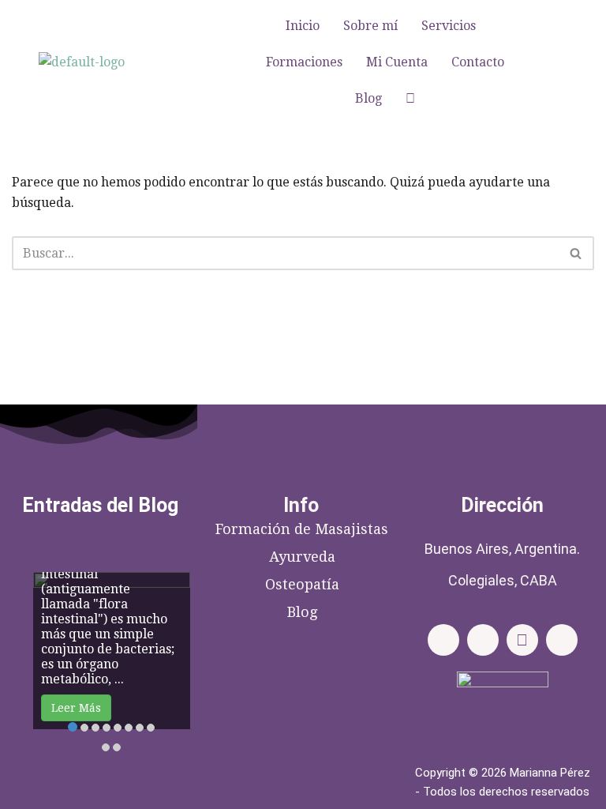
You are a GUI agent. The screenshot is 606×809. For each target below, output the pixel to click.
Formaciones (304, 62)
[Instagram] (483, 640)
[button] (453, 26)
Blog (368, 98)
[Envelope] (522, 640)
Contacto (477, 62)
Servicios (448, 25)
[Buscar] (576, 253)
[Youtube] (562, 640)
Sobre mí (370, 25)
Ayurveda (302, 556)
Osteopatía (302, 584)
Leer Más (76, 708)
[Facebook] (443, 640)
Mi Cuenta (397, 62)
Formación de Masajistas (301, 529)
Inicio (303, 25)
